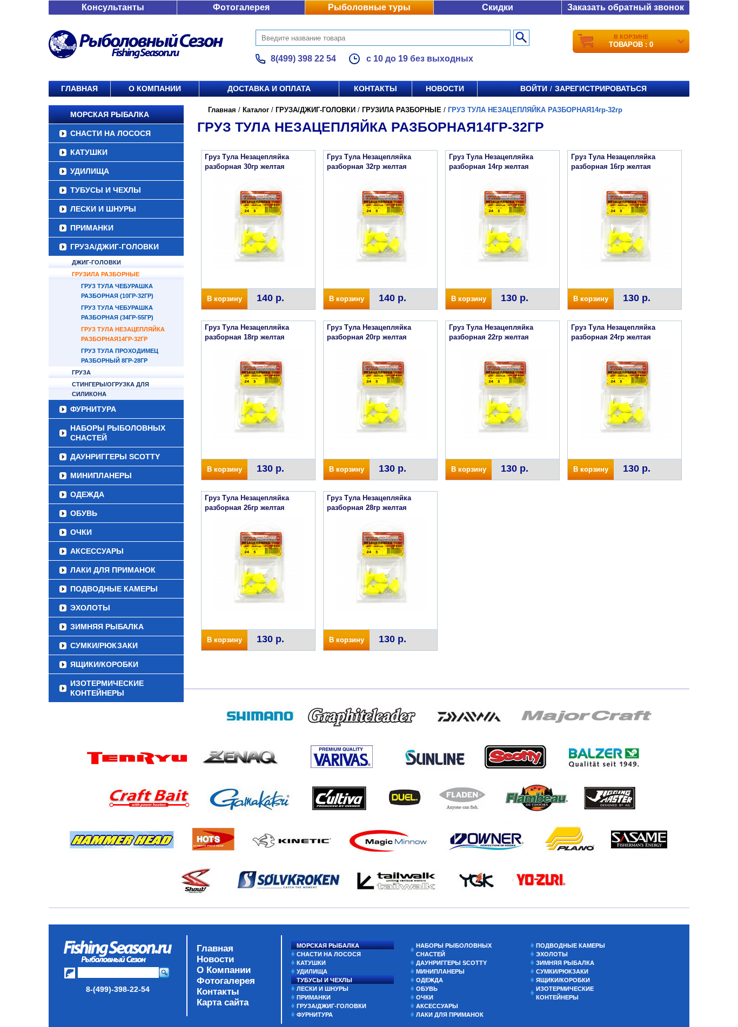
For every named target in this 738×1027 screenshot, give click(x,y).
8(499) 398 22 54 (303, 58)
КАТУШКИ (89, 152)
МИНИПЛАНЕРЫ (101, 475)
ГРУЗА (81, 372)
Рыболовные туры (369, 7)
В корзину (224, 299)
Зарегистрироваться (601, 88)
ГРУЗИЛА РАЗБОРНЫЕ (105, 274)
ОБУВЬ (83, 513)
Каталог (256, 110)
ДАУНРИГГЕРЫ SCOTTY (115, 456)
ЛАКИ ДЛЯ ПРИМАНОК (113, 570)
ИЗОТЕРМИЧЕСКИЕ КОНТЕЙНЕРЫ (107, 688)
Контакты (375, 88)
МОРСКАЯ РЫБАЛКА (109, 114)
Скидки (497, 7)
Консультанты (113, 7)
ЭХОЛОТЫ (90, 607)
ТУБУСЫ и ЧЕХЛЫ (105, 190)
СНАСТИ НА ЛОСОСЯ (110, 133)
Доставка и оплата (269, 88)
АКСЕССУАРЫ (97, 551)
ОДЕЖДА (87, 494)
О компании (155, 88)
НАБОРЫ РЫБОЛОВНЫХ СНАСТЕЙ (117, 433)
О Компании (224, 970)
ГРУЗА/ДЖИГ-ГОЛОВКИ (114, 246)
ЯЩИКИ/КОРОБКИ (104, 664)
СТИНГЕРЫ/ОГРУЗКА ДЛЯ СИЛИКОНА (110, 389)
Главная (79, 88)
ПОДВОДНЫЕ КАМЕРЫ (114, 588)
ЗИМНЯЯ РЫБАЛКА (107, 626)
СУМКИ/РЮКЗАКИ (104, 645)
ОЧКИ (81, 532)
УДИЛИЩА (89, 171)
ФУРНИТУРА (93, 409)
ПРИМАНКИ (91, 227)
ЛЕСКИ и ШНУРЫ (103, 209)
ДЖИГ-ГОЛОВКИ (96, 262)
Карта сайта (223, 1002)
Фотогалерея (241, 7)
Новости (445, 88)
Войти (533, 88)
